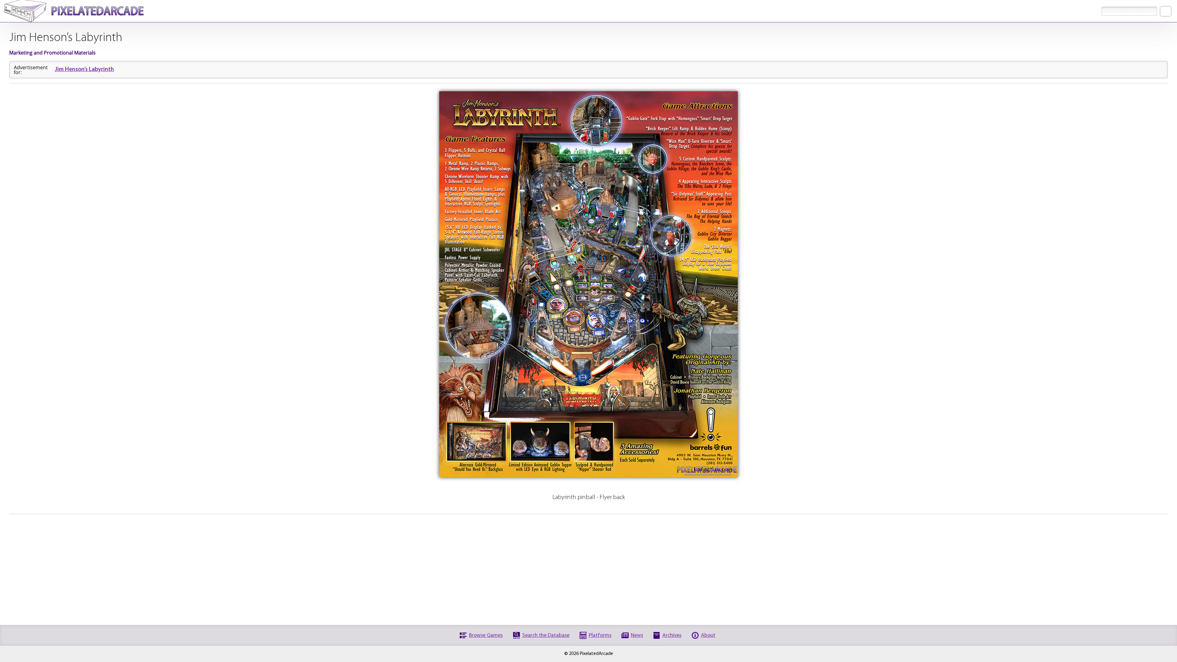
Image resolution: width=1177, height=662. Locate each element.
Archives (671, 635)
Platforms (600, 635)
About (708, 635)
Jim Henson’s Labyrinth (84, 70)
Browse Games (486, 635)
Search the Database (545, 635)
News (637, 635)
